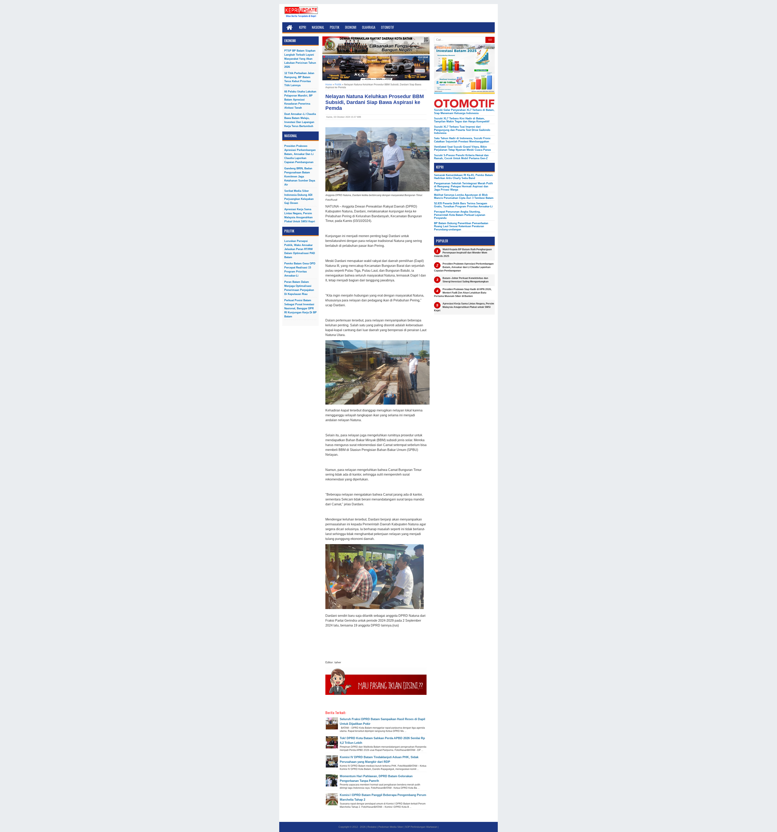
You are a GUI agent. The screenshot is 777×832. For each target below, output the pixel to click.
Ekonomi (350, 27)
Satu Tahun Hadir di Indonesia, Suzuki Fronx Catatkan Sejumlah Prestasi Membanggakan (462, 140)
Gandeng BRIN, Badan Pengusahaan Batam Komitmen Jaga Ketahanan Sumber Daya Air (299, 176)
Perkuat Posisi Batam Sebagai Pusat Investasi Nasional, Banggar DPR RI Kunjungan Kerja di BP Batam (300, 308)
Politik (334, 27)
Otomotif (387, 27)
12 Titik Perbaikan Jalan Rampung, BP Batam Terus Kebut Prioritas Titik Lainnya (299, 79)
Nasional (318, 27)
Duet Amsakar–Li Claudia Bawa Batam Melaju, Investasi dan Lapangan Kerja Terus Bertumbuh (300, 120)
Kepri (302, 27)
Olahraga (368, 27)
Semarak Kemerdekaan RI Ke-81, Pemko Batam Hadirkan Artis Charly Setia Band (463, 177)
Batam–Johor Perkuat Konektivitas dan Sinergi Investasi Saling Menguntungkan (465, 280)
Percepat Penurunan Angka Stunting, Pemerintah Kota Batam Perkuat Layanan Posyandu (459, 214)
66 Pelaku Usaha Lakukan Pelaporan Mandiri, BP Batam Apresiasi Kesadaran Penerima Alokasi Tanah (300, 99)
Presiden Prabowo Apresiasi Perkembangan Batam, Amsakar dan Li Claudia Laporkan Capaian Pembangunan (300, 154)
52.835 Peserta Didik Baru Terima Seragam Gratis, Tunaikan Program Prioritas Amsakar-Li (463, 205)
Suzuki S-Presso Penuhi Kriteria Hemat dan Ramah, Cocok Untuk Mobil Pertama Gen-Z (461, 157)
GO (490, 39)
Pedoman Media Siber (390, 827)
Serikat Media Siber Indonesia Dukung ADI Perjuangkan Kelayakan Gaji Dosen (299, 197)
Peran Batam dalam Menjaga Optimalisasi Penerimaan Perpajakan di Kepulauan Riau (299, 288)
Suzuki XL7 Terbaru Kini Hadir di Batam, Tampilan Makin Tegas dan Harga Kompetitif (461, 120)
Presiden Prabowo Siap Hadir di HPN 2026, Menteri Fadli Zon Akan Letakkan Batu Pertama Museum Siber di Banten (462, 293)
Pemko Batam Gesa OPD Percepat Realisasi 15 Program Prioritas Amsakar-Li (299, 269)
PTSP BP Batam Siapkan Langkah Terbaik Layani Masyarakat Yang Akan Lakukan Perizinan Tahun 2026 (300, 58)
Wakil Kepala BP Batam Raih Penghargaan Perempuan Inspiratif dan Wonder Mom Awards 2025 (463, 253)
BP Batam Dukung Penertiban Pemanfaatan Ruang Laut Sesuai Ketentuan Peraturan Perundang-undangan (461, 226)
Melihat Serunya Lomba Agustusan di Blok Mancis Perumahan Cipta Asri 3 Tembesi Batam (464, 196)
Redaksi (372, 827)
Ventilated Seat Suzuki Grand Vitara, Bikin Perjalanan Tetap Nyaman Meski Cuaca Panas (462, 148)
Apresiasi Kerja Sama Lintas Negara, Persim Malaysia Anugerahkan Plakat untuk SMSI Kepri (299, 215)
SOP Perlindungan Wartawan (421, 827)
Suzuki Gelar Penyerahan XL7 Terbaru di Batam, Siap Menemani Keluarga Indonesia (464, 111)
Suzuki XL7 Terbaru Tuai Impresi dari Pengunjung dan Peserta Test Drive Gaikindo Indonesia (462, 130)
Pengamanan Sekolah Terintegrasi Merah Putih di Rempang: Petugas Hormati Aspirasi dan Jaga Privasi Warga (463, 186)
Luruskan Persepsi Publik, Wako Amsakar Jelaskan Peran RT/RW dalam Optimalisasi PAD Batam (299, 249)
